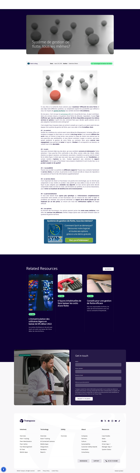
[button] (3, 469)
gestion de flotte (59, 111)
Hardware (43, 449)
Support (96, 461)
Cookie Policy (55, 470)
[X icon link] (105, 421)
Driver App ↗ (106, 444)
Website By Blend (119, 471)
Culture (83, 441)
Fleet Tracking (24, 438)
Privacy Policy (46, 470)
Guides (104, 441)
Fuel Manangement (26, 447)
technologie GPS (65, 114)
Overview (23, 436)
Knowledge (83, 461)
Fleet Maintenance (26, 441)
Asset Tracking (45, 438)
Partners (84, 438)
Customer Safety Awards (89, 447)
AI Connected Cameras (47, 441)
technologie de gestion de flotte (102, 63)
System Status (106, 449)
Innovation (84, 449)
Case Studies (106, 436)
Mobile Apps (24, 452)
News (103, 438)
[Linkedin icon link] (109, 421)
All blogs (108, 269)
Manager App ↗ (107, 447)
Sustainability (85, 444)
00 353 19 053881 (113, 461)
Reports (43, 452)
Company (84, 436)
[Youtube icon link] (116, 421)
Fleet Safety (23, 444)
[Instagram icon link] (112, 421)
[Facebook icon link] (102, 421)
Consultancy (85, 452)
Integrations (44, 447)
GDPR (39, 470)
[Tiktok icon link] (119, 421)
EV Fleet (22, 449)
